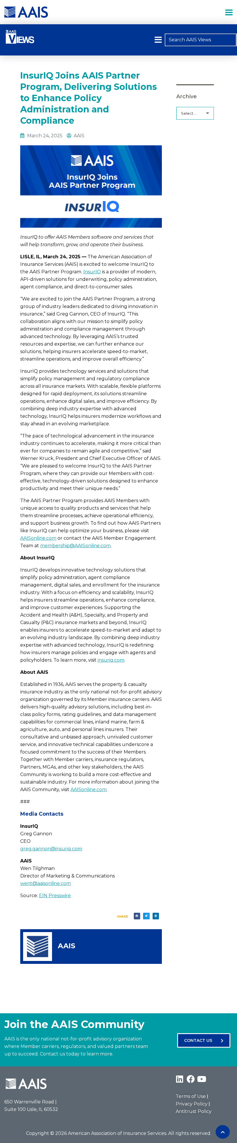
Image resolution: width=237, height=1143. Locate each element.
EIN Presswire (55, 895)
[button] (158, 40)
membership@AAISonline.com (75, 545)
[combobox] (200, 40)
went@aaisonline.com (45, 883)
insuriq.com (111, 660)
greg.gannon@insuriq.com (51, 848)
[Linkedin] (180, 1079)
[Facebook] (191, 1079)
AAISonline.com (38, 538)
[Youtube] (202, 1079)
